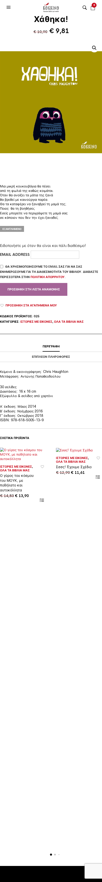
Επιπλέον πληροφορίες (51, 357)
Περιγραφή (51, 346)
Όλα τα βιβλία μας (69, 322)
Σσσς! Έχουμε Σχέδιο (74, 467)
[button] (9, 7)
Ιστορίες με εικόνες (36, 322)
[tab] (51, 346)
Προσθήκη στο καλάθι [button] (41, 500)
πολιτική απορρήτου (47, 277)
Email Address (15, 254)
